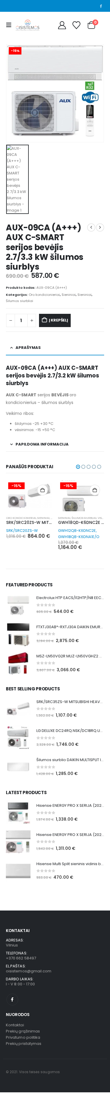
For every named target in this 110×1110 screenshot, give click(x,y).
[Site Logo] (27, 25)
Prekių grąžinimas (23, 1031)
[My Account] (62, 25)
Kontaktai (15, 1025)
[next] (100, 227)
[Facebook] (100, 5)
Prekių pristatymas (23, 1043)
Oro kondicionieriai (44, 294)
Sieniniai (69, 294)
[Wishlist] (76, 25)
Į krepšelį (58, 320)
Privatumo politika (23, 1037)
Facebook (12, 999)
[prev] (91, 227)
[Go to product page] (18, 605)
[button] (10, 25)
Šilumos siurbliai (19, 300)
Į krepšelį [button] (42, 490)
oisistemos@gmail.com (28, 971)
